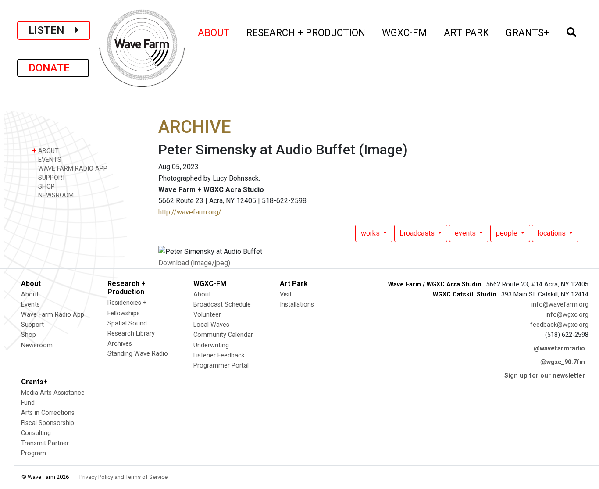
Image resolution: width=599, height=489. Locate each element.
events (466, 233)
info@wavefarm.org (559, 304)
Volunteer (207, 314)
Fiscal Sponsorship (47, 423)
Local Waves (211, 324)
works (371, 233)
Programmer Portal (221, 365)
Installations (297, 304)
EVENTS (48, 160)
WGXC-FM (405, 32)
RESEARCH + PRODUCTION (306, 32)
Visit (286, 294)
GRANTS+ (528, 32)
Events (30, 304)
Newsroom (37, 345)
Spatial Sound (127, 323)
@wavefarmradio (559, 348)
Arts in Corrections (48, 413)
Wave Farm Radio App (52, 314)
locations (552, 233)
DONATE (53, 68)
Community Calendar (223, 335)
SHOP (45, 186)
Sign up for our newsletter (544, 375)
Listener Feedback (219, 355)
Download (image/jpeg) (194, 263)
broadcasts (418, 233)
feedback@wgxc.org (559, 324)
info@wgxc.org (567, 314)
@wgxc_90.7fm (562, 362)
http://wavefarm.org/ (189, 212)
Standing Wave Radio (137, 353)
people (507, 233)
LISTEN (52, 30)
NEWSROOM (55, 195)
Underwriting (211, 345)
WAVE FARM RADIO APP (71, 168)
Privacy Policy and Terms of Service (123, 477)
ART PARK (466, 32)
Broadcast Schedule (222, 304)
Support (32, 324)
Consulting (36, 433)
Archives (119, 343)
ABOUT (214, 32)
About (30, 294)
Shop (28, 335)
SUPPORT (51, 178)
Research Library (131, 333)
